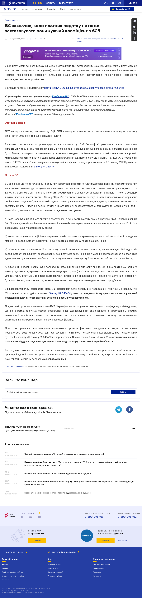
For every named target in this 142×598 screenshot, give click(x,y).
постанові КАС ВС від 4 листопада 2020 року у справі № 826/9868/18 (84, 87)
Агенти (5, 564)
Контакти (97, 576)
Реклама (5, 580)
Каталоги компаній (55, 572)
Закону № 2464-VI (44, 166)
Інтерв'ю (51, 9)
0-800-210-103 (93, 517)
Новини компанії (54, 564)
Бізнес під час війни (123, 9)
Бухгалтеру (66, 3)
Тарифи (37, 540)
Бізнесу (37, 3)
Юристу (50, 3)
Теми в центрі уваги (56, 576)
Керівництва (53, 568)
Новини (24, 9)
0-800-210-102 (126, 517)
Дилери (5, 568)
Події (62, 9)
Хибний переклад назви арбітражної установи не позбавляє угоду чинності (64, 454)
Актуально (75, 9)
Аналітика (37, 9)
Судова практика (13, 20)
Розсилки (97, 572)
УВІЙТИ (123, 392)
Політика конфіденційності (13, 572)
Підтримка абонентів (101, 564)
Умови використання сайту (13, 576)
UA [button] (104, 3)
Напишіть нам (98, 568)
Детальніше (122, 540)
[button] (3, 3)
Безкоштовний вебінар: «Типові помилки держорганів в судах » (57, 473)
